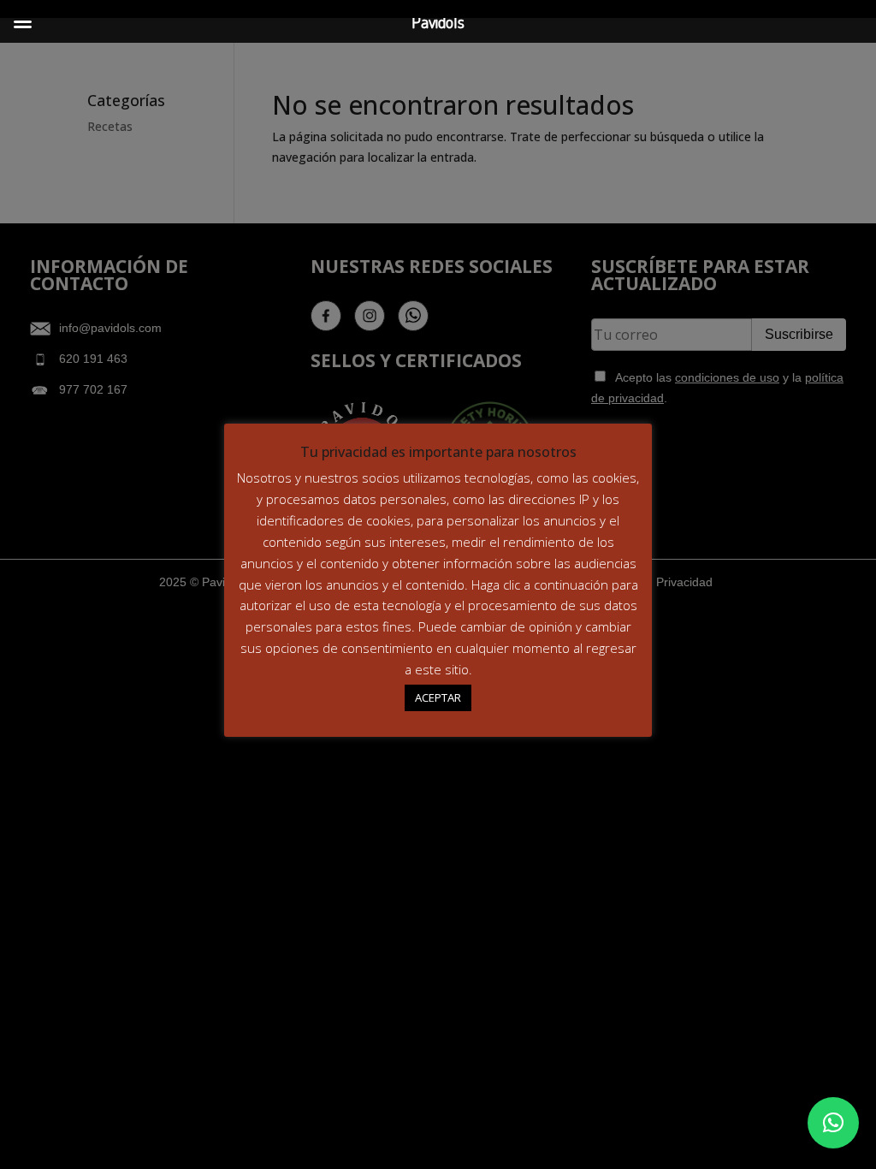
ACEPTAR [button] (438, 697)
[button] (833, 1122)
